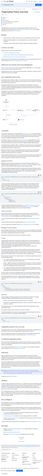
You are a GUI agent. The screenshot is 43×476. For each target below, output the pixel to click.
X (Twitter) (34, 458)
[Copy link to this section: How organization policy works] (21, 77)
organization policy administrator (26, 29)
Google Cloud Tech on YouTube (36, 463)
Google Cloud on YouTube (37, 460)
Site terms (13, 468)
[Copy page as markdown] (6, 14)
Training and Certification (26, 464)
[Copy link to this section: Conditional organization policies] (22, 339)
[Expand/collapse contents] (7, 17)
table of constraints (30, 206)
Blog (33, 455)
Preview (20, 413)
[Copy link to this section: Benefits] (7, 35)
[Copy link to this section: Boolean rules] (8, 294)
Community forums (15, 455)
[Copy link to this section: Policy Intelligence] (13, 399)
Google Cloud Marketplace (3, 459)
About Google (3, 468)
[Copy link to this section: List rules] (6, 238)
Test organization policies (31, 334)
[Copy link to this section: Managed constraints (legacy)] (18, 228)
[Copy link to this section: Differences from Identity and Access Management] (34, 65)
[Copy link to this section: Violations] (8, 380)
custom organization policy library (26, 224)
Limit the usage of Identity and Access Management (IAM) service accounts (18, 54)
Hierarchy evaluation (13, 376)
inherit (31, 91)
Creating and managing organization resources (16, 428)
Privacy (8, 468)
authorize (33, 67)
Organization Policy (8, 5)
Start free (38, 4)
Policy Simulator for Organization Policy (30, 205)
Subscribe (19, 470)
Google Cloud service (27, 133)
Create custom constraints (30, 222)
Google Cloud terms (19, 468)
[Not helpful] (41, 9)
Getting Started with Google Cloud (25, 457)
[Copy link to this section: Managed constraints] (13, 161)
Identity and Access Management (7, 67)
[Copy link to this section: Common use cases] (14, 47)
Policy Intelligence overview (35, 421)
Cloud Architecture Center (25, 462)
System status (14, 460)
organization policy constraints (9, 389)
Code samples (24, 459)
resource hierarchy (16, 30)
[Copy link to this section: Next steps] (9, 426)
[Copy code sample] (40, 175)
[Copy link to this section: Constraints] (10, 131)
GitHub (23, 455)
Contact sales (3, 461)
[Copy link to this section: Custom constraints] (13, 211)
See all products (4, 455)
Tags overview (19, 347)
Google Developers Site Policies (31, 446)
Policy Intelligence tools (23, 164)
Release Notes (14, 458)
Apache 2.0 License (16, 446)
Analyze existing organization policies (11, 417)
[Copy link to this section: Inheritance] (9, 352)
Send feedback (37, 12)
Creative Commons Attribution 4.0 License (31, 445)
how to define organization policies (13, 432)
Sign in (40, 1)
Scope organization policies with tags (17, 348)
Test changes (6, 412)
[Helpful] (39, 9)
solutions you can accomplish (14, 434)
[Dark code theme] (38, 175)
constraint (20, 80)
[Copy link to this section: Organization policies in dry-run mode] (25, 327)
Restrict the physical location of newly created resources (15, 56)
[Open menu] (2, 1)
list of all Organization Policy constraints (19, 60)
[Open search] (27, 1)
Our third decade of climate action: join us (31, 468)
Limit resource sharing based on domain (11, 52)
